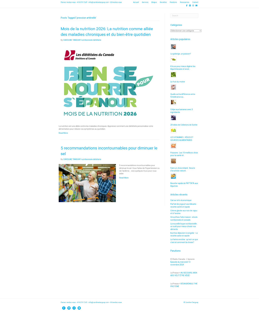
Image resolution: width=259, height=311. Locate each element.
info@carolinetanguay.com (99, 2)
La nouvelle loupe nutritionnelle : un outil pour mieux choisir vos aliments (183, 226)
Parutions (173, 2)
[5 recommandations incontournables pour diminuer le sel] (87, 183)
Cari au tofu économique (180, 200)
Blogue (154, 2)
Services (145, 2)
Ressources (184, 2)
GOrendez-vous (116, 2)
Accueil (136, 2)
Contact (195, 2)
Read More (63, 133)
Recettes (163, 2)
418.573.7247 (82, 2)
